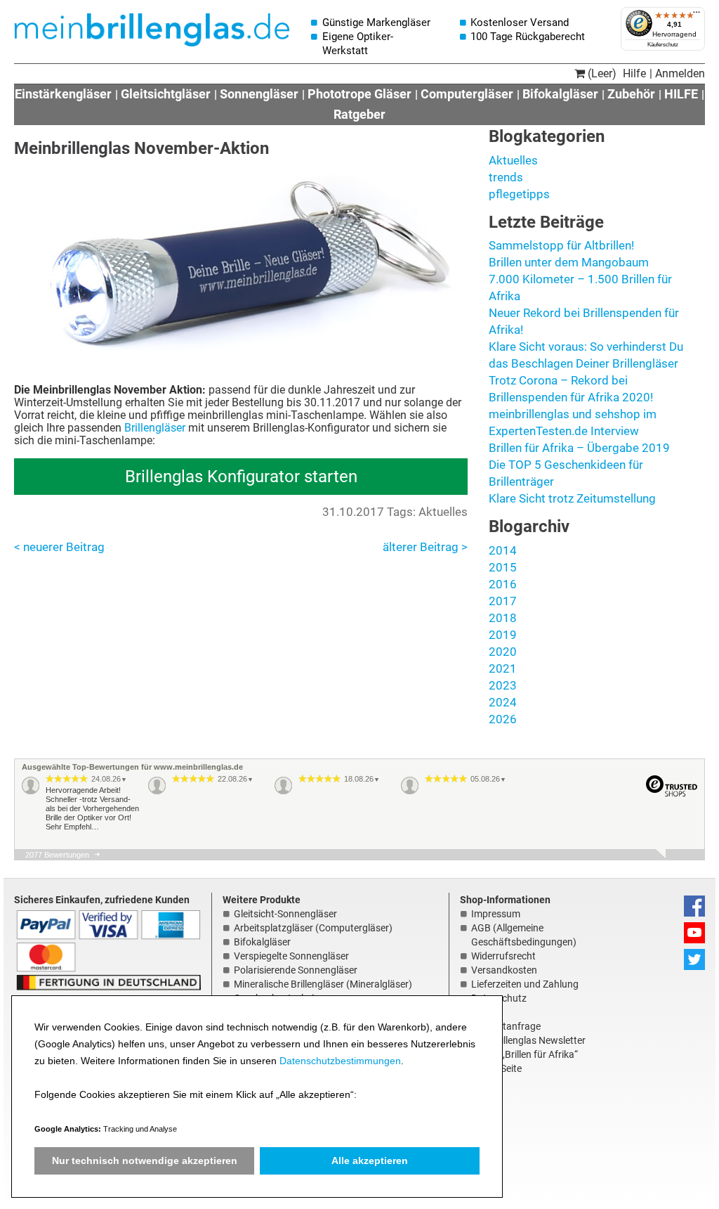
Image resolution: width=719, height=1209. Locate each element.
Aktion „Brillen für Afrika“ (524, 1054)
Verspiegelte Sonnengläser (291, 956)
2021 (503, 668)
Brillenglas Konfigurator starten (241, 476)
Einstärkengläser (63, 93)
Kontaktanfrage (506, 1026)
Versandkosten (504, 970)
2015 (503, 567)
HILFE (681, 93)
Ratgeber (359, 114)
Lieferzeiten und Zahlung (525, 984)
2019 (503, 635)
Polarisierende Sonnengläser (295, 970)
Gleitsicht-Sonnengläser (285, 913)
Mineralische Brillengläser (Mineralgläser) (323, 984)
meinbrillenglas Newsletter (528, 1040)
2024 (503, 702)
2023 (503, 685)
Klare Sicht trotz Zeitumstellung (572, 498)
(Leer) (600, 73)
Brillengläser (154, 427)
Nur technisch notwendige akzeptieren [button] (144, 1160)
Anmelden (680, 73)
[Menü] (696, 15)
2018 (503, 618)
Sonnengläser (259, 93)
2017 (503, 601)
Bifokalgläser (560, 93)
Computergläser (467, 93)
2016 (503, 584)
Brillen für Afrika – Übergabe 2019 (579, 448)
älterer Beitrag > (425, 547)
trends (506, 177)
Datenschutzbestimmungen (340, 1060)
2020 (503, 652)
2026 (503, 719)
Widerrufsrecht (503, 956)
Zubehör (631, 93)
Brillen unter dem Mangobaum (569, 262)
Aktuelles (513, 160)
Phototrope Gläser (359, 93)
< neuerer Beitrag (59, 547)
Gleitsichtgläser (166, 93)
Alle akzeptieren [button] (369, 1160)
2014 (503, 550)
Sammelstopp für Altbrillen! (561, 245)
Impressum (495, 913)
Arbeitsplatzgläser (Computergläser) (313, 927)
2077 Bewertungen (57, 855)
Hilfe (634, 73)
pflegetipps (519, 194)
